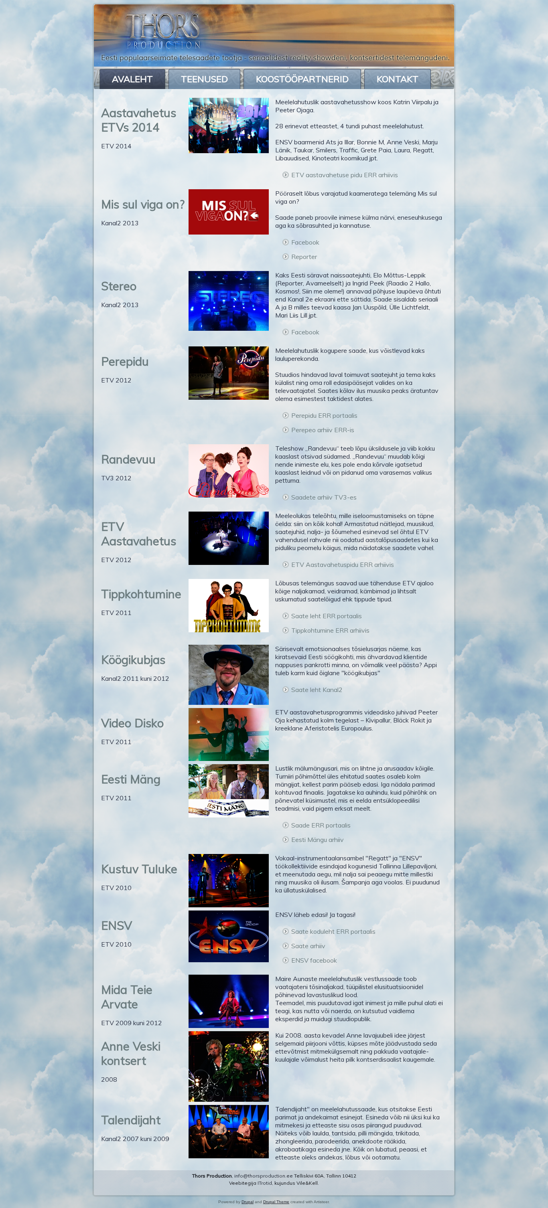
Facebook (305, 242)
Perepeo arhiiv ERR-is (322, 430)
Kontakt (397, 79)
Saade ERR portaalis (321, 825)
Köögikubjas (133, 659)
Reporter (304, 257)
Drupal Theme (276, 1202)
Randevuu (128, 459)
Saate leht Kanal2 (317, 690)
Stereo (118, 286)
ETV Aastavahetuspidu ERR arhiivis (342, 564)
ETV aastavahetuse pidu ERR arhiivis (344, 175)
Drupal (248, 1202)
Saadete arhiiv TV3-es (324, 497)
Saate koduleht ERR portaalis (333, 931)
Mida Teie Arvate (126, 996)
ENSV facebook (314, 960)
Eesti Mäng (130, 779)
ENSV (116, 925)
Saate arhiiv (308, 946)
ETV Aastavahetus (138, 533)
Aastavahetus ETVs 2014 (138, 119)
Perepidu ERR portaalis (324, 415)
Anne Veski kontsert (130, 1053)
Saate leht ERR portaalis (326, 616)
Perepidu (125, 361)
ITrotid (265, 1183)
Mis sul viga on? (143, 204)
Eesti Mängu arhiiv (317, 840)
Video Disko (132, 723)
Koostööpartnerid (302, 79)
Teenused (204, 79)
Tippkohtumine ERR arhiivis (330, 630)
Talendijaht (130, 1120)
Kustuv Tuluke (139, 869)
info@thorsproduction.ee (263, 1176)
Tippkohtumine (141, 594)
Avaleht (132, 79)
